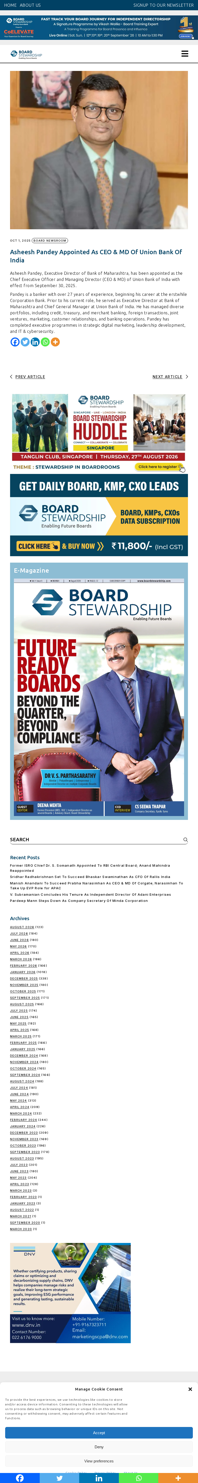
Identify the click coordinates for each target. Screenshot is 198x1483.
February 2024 (23, 1120)
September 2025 (25, 998)
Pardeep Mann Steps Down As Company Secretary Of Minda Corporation (79, 901)
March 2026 (21, 959)
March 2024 (21, 1113)
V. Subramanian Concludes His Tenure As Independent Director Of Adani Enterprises (90, 894)
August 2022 (22, 1210)
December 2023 (24, 1132)
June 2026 (19, 940)
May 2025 (18, 1023)
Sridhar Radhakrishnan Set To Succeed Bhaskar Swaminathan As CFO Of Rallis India (90, 877)
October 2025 (23, 991)
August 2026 (22, 927)
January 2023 (22, 1203)
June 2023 (19, 1171)
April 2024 (19, 1107)
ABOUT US (30, 5)
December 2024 (24, 1055)
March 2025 (21, 1036)
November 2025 (24, 985)
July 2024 (19, 1088)
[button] (190, 1389)
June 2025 (19, 1017)
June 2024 (19, 1094)
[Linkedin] (35, 341)
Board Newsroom (50, 240)
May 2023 (18, 1177)
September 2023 (25, 1152)
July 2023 (19, 1165)
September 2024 (25, 1075)
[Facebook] (15, 341)
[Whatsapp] (45, 341)
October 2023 (23, 1145)
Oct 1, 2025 (20, 240)
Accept (99, 1433)
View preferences (99, 1461)
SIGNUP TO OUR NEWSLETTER (164, 5)
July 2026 (19, 933)
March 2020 (21, 1229)
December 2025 (24, 978)
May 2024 (18, 1100)
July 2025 (19, 1010)
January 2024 (23, 1126)
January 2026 (23, 972)
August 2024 (22, 1081)
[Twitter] (25, 341)
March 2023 (21, 1190)
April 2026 (19, 953)
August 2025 (22, 1004)
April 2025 (19, 1030)
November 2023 (24, 1139)
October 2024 (23, 1068)
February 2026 (23, 965)
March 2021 (20, 1216)
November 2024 (24, 1062)
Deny (99, 1447)
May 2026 (18, 946)
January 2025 (22, 1049)
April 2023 (19, 1184)
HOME (10, 5)
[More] (55, 341)
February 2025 (23, 1043)
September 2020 (25, 1222)
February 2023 (23, 1197)
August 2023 (22, 1158)
